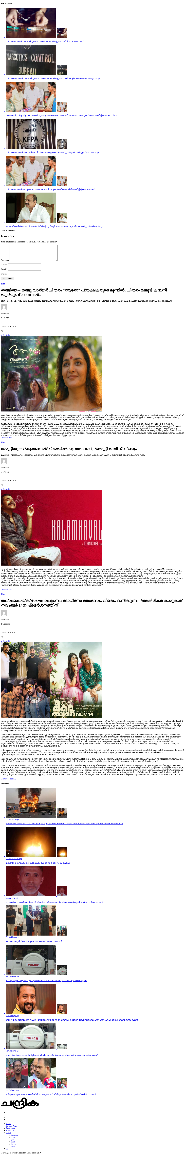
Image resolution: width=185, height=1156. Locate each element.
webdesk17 (5, 489)
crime (13, 1137)
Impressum (10, 1128)
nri (7, 1148)
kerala (13, 1144)
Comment (5, 260)
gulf (12, 1139)
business (14, 1135)
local (13, 1146)
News (8, 1133)
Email (4, 269)
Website (4, 274)
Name (4, 264)
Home (8, 1124)
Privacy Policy (12, 1126)
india (13, 1142)
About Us (10, 1130)
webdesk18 (5, 335)
